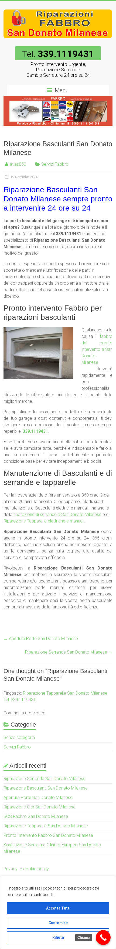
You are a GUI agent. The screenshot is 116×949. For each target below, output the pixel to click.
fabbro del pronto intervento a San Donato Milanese (96, 349)
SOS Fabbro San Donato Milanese (36, 816)
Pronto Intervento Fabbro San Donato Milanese (48, 835)
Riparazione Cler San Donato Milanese (40, 807)
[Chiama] (103, 937)
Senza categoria (19, 737)
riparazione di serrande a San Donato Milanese (57, 514)
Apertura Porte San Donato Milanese (41, 638)
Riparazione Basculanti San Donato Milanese (46, 788)
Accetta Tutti (58, 908)
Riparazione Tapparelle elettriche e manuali (44, 521)
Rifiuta (58, 937)
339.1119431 (35, 431)
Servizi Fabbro (55, 164)
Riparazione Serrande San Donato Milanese (68, 652)
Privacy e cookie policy (26, 868)
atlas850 (18, 164)
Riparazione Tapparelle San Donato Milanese (46, 825)
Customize (58, 923)
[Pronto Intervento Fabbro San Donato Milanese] (58, 7)
